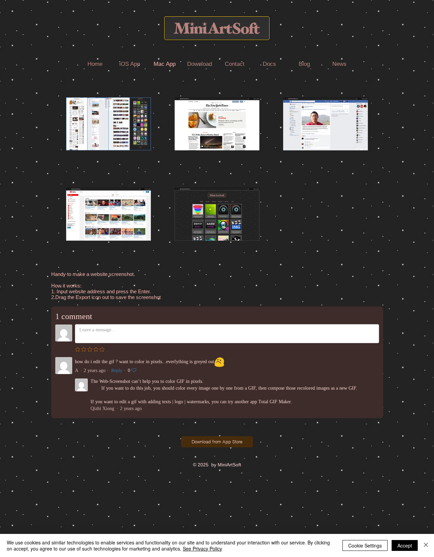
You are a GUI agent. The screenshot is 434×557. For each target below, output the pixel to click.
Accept (404, 545)
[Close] (426, 545)
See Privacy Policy (202, 548)
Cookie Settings (365, 545)
